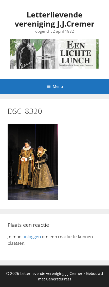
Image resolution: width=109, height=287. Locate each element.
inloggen (32, 236)
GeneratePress (58, 278)
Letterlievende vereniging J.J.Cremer (55, 19)
